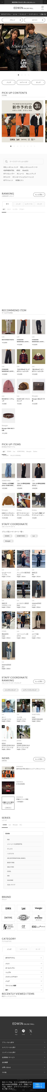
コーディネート (33, 14)
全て (7, 204)
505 (8, 875)
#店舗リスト (20, 180)
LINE (23, 1034)
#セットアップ (31, 174)
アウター (21, 209)
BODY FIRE (10, 862)
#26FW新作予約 (9, 170)
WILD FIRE (10, 867)
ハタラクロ (10, 853)
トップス (15, 209)
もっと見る (38, 194)
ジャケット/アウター (12, 976)
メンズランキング (10, 690)
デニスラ (10, 849)
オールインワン (10, 968)
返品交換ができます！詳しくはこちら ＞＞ (23, 2)
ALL (21, 824)
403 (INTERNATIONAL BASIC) (16, 858)
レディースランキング (29, 690)
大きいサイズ (11, 884)
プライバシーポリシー (22, 1086)
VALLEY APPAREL (15, 455)
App (16, 1034)
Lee (14, 451)
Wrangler (28, 451)
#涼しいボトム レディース (28, 167)
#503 (18, 170)
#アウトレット (8, 180)
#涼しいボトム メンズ (11, 167)
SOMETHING (20, 451)
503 (8, 839)
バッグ (8, 981)
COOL (9, 871)
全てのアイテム (6, 14)
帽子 (7, 990)
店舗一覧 (43, 14)
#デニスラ (7, 177)
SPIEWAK (5, 455)
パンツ (9, 209)
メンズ (9, 82)
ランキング (23, 14)
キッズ (38, 82)
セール (15, 14)
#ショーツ (20, 174)
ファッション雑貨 (11, 985)
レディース (23, 82)
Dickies (35, 451)
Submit (6, 161)
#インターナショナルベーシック (23, 177)
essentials (10, 880)
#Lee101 (25, 170)
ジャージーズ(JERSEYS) (14, 844)
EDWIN (9, 451)
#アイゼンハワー (9, 174)
